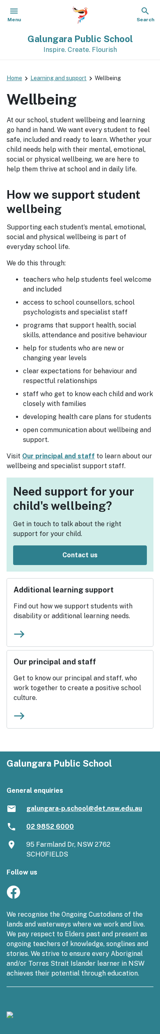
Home (14, 78)
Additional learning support (64, 589)
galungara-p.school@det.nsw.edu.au (84, 808)
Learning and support (58, 78)
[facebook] (13, 896)
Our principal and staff (58, 456)
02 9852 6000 (50, 826)
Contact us (80, 555)
